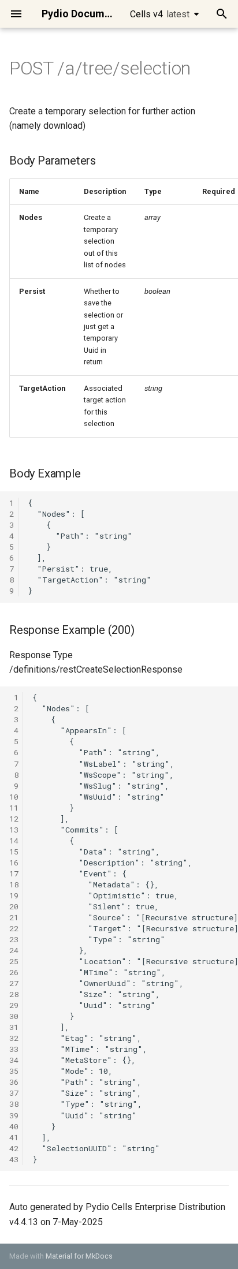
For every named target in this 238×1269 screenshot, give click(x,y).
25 (13, 961)
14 (13, 840)
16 (13, 862)
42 (13, 1148)
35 (13, 1071)
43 (13, 1159)
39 (13, 1115)
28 (13, 994)
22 (13, 928)
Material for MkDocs (79, 1256)
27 (13, 983)
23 (13, 939)
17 (13, 873)
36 (13, 1082)
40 (13, 1126)
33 (13, 1049)
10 (13, 797)
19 (13, 895)
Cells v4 (159, 14)
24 (13, 950)
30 (13, 1016)
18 (13, 884)
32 (13, 1038)
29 (13, 1005)
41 (13, 1137)
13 (13, 829)
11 (13, 808)
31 (13, 1027)
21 (13, 917)
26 (13, 972)
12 (13, 818)
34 (13, 1060)
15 (13, 851)
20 (13, 906)
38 (13, 1104)
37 (13, 1093)
